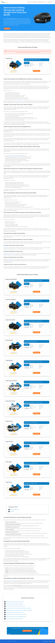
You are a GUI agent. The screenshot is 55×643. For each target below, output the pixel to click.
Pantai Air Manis (7, 247)
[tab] (26, 63)
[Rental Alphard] (14, 362)
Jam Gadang (10, 259)
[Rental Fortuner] (14, 443)
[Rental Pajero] (14, 463)
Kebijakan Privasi (10, 641)
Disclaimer (14, 641)
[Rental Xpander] (14, 341)
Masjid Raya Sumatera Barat (9, 253)
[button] (28, 510)
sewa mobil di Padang (11, 580)
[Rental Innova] (14, 301)
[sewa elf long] (14, 422)
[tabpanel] (39, 65)
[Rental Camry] (14, 483)
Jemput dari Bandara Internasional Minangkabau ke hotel (15, 155)
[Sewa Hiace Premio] (14, 402)
